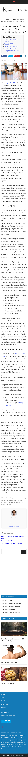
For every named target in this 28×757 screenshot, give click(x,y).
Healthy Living (16, 19)
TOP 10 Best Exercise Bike (8, 609)
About (2, 697)
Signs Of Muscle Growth (9, 662)
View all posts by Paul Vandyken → (14, 526)
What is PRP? (9, 44)
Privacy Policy (4, 704)
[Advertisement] (14, 575)
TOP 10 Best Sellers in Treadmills (10, 606)
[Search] (23, 552)
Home (9, 19)
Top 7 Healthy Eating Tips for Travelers (11, 543)
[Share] (21, 56)
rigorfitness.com (21, 755)
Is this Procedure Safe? (11, 46)
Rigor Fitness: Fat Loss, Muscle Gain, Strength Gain (14, 9)
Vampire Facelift (9, 83)
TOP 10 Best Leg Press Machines (10, 612)
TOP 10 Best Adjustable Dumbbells (11, 603)
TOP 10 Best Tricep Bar (8, 600)
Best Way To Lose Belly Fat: (8, 541)
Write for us (4, 701)
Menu (15, 2)
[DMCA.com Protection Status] (6, 722)
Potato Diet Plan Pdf (7, 683)
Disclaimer (4, 707)
